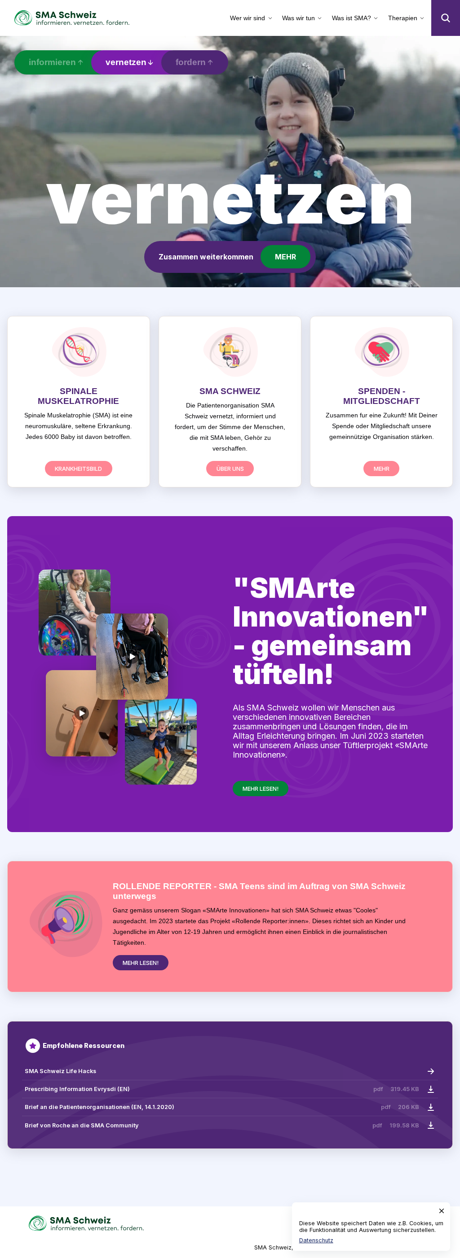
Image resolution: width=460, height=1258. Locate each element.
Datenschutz (316, 1240)
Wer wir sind (247, 18)
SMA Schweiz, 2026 (282, 1247)
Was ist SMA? (351, 18)
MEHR (285, 256)
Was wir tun (298, 18)
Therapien (402, 18)
